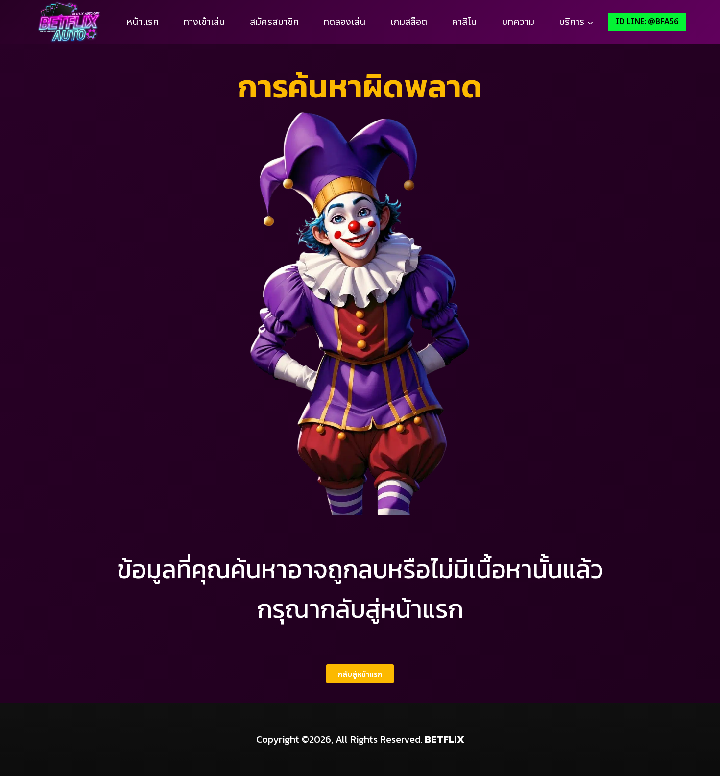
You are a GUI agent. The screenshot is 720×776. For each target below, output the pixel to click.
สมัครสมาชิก (274, 22)
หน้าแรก (142, 22)
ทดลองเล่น (344, 22)
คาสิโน (464, 22)
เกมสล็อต (408, 22)
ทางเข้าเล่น (204, 22)
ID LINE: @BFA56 (647, 21)
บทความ (518, 22)
